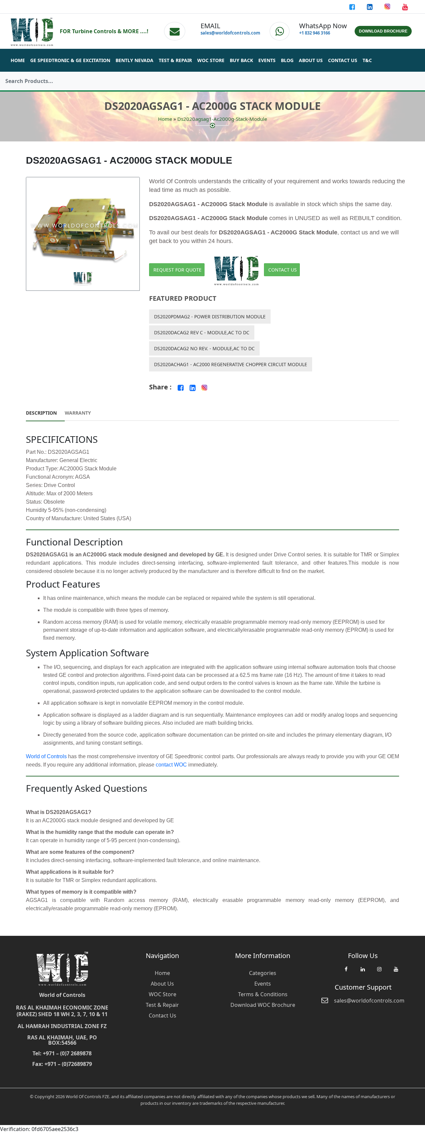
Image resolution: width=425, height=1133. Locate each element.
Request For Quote (177, 270)
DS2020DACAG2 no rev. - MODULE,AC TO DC (204, 348)
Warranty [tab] (78, 413)
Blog (287, 60)
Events (267, 60)
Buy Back (241, 60)
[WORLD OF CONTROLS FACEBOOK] (353, 6)
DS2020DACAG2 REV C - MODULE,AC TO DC (201, 332)
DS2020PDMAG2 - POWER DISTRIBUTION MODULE (210, 316)
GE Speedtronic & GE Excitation (70, 60)
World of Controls (46, 756)
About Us (311, 60)
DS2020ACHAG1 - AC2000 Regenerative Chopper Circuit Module (230, 364)
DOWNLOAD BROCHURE (383, 31)
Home (18, 60)
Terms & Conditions (263, 994)
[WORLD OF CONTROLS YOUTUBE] (405, 6)
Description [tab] (41, 413)
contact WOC (171, 765)
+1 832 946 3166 (314, 33)
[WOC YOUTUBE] (395, 972)
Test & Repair (175, 60)
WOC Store (210, 60)
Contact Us (342, 60)
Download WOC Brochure (262, 1005)
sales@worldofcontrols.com (230, 33)
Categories (262, 973)
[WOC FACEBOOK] (346, 972)
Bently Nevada (134, 60)
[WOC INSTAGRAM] (379, 972)
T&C (367, 60)
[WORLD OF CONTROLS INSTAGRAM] (388, 6)
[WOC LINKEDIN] (362, 972)
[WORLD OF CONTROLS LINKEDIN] (370, 6)
